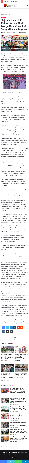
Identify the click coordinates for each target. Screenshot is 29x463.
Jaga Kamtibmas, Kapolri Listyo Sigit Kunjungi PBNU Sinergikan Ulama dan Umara (7, 376)
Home (3, 14)
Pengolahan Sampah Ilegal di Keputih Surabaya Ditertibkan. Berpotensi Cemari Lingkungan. (19, 424)
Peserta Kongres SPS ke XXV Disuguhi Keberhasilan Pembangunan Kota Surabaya (21, 357)
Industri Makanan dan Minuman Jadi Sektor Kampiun (21, 374)
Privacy (16, 454)
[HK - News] (10, 5)
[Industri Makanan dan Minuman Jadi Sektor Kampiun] (21, 368)
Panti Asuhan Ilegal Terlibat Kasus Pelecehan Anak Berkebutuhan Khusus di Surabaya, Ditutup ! (18, 416)
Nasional (8, 14)
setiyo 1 (3, 32)
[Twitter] (7, 327)
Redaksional (5, 454)
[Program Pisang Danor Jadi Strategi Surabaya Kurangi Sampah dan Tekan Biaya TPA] (5, 409)
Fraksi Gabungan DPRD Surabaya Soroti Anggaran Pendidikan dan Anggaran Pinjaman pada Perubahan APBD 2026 (17, 391)
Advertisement (22, 454)
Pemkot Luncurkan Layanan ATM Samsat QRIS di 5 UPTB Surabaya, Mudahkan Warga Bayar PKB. (18, 400)
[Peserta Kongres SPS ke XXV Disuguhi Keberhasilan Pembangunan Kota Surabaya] (21, 349)
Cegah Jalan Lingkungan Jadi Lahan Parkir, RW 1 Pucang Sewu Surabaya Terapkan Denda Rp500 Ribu (19, 439)
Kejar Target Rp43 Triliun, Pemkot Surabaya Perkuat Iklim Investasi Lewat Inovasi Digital (19, 431)
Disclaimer (11, 454)
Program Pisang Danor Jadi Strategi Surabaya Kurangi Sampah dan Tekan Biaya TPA (18, 408)
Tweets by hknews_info (6, 446)
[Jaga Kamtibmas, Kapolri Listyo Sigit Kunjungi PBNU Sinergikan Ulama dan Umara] (7, 368)
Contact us (14, 457)
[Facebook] (3, 327)
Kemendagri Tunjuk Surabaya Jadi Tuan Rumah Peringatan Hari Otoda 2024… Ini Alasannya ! (7, 357)
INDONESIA (25, 452)
